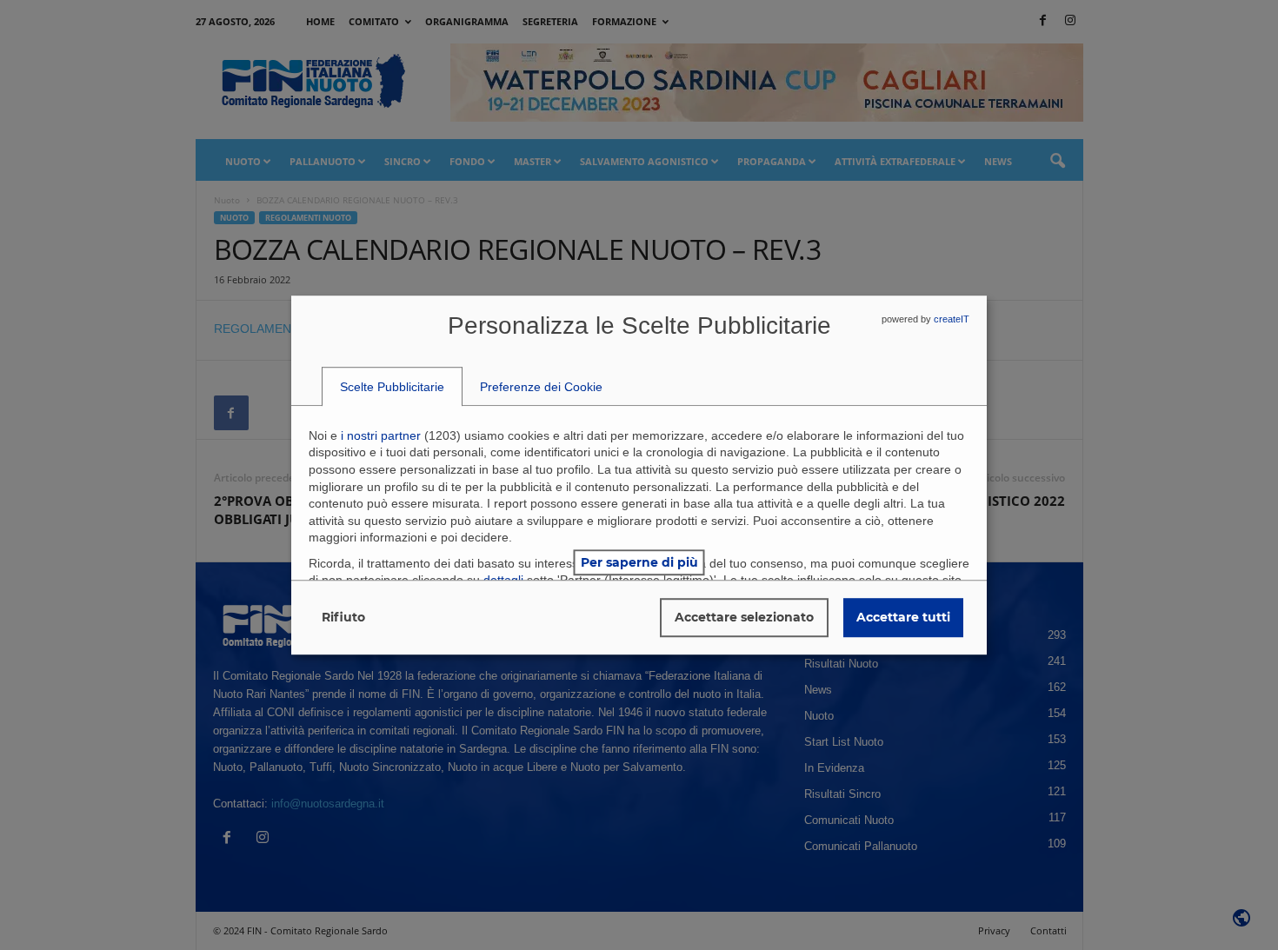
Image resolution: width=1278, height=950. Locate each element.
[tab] (392, 387)
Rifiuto (343, 617)
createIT (951, 319)
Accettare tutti (903, 617)
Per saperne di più (639, 562)
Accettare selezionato (744, 617)
